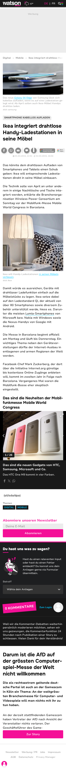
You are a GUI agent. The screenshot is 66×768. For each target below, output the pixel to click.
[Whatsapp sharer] (13, 481)
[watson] (12, 3)
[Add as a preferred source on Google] (47, 150)
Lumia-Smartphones (39, 314)
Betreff (7, 581)
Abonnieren (33, 533)
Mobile (20, 58)
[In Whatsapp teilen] (11, 150)
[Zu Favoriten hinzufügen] (34, 150)
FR (53, 3)
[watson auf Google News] (60, 150)
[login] (4, 764)
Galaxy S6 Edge (23, 97)
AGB (13, 757)
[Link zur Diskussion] (27, 150)
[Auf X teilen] (9, 481)
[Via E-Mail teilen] (18, 150)
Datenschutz (26, 757)
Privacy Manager (45, 757)
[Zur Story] (33, 695)
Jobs (42, 752)
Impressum (54, 752)
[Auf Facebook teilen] (4, 150)
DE (46, 3)
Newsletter (12, 752)
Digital (7, 58)
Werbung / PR (29, 752)
